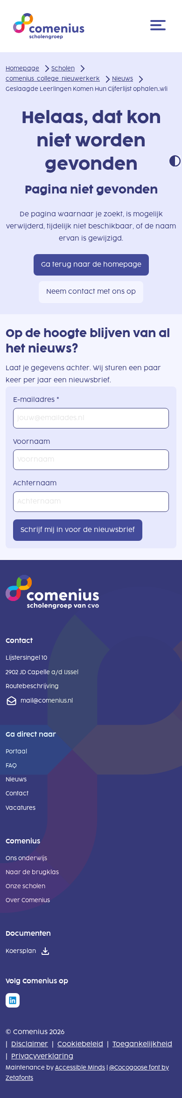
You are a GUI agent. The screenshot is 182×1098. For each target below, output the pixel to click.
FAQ (11, 765)
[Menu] (159, 26)
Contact (17, 793)
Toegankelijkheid (142, 1044)
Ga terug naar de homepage (91, 265)
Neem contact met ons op (91, 292)
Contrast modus (175, 161)
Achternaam (34, 483)
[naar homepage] (52, 607)
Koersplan (21, 951)
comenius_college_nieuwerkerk (53, 79)
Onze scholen (25, 886)
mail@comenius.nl (47, 700)
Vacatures (20, 808)
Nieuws (122, 79)
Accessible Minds (80, 1067)
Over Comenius (28, 900)
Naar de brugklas (32, 872)
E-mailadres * (36, 400)
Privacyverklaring (42, 1056)
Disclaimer (29, 1044)
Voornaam (31, 442)
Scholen (63, 68)
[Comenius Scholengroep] (48, 26)
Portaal (16, 751)
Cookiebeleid (80, 1044)
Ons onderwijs (26, 858)
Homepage (22, 68)
